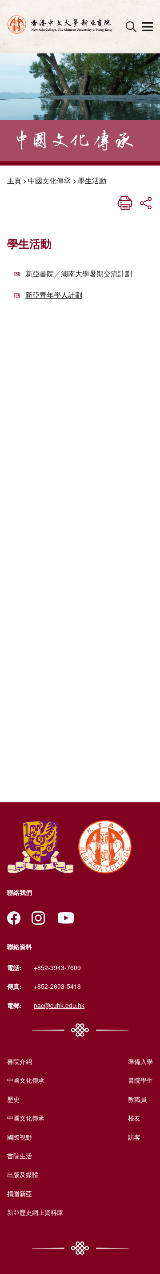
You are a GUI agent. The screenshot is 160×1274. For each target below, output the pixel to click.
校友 (134, 1117)
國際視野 (19, 1136)
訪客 (134, 1136)
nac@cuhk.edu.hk (59, 1005)
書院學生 (140, 1080)
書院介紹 (19, 1061)
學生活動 (92, 180)
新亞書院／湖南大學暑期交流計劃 (78, 273)
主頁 (14, 180)
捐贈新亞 (19, 1193)
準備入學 (140, 1061)
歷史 (13, 1099)
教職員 (137, 1099)
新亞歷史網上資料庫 (35, 1212)
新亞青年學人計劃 (53, 295)
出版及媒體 (22, 1174)
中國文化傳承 (49, 180)
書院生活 (19, 1155)
